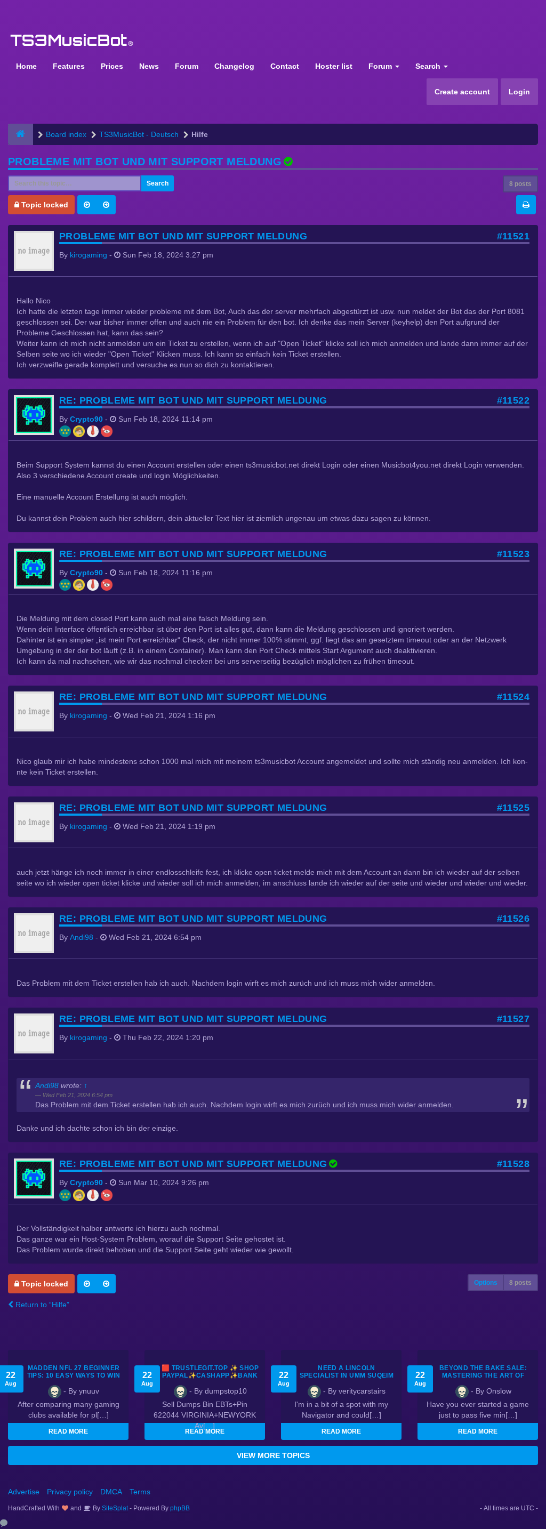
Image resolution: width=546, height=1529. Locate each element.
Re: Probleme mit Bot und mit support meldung (193, 400)
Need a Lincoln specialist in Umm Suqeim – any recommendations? (347, 1375)
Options (485, 1282)
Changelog (234, 66)
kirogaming (88, 255)
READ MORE (68, 1431)
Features (69, 66)
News (149, 66)
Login (519, 91)
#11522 (513, 400)
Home (26, 66)
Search (429, 66)
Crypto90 (86, 419)
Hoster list (333, 66)
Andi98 (81, 937)
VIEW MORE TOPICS (273, 1455)
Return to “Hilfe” (41, 1304)
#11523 (513, 554)
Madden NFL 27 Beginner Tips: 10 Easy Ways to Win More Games (74, 1375)
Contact (284, 66)
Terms (140, 1491)
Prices (112, 66)
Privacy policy (70, 1491)
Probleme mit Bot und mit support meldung (145, 161)
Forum (186, 66)
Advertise (23, 1491)
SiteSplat (114, 1508)
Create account (462, 91)
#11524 (513, 696)
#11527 (513, 1018)
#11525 (513, 807)
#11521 (513, 236)
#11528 (513, 1163)
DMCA (111, 1491)
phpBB (180, 1508)
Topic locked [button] (43, 204)
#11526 (513, 918)
